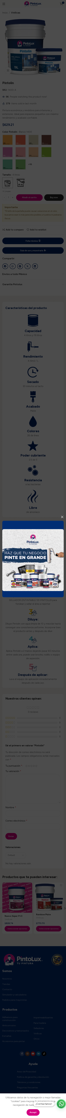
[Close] (62, 517)
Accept (33, 1112)
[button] (61, 1104)
